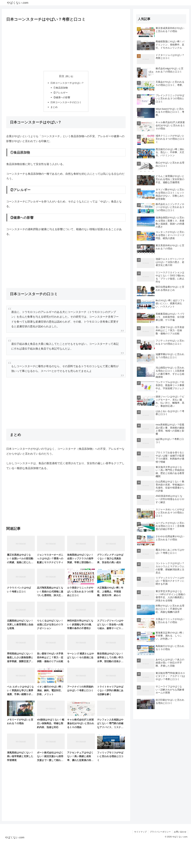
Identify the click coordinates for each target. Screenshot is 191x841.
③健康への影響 (61, 97)
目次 (61, 76)
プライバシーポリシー (160, 832)
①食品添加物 (60, 87)
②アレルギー (60, 92)
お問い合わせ (180, 832)
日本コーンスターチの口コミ (65, 102)
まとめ (54, 107)
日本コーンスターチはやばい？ (67, 83)
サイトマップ (140, 832)
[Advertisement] (66, 45)
